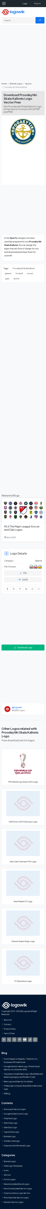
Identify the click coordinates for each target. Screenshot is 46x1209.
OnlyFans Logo (10, 1118)
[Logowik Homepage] (13, 11)
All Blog (7, 1093)
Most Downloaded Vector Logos (18, 1188)
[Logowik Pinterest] (19, 1039)
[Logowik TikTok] (30, 1039)
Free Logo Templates (13, 1166)
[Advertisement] (23, 55)
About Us (8, 1020)
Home (4, 83)
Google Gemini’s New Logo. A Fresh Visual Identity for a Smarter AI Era (22, 1068)
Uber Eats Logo (10, 1127)
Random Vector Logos (13, 1202)
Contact (7, 1024)
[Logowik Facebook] (4, 1039)
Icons (6, 1170)
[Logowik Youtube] (24, 1039)
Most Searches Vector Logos (16, 1197)
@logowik (17, 707)
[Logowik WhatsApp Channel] (35, 1039)
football (19, 273)
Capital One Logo (11, 1132)
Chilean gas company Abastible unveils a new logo (23, 1087)
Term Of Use (9, 1033)
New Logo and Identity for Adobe (18, 1081)
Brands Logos (16, 83)
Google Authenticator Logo (16, 1114)
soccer (30, 273)
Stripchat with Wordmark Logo (17, 1145)
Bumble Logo (10, 1136)
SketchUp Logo (11, 1123)
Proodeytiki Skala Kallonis (24, 268)
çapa (7, 278)
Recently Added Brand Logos (16, 1184)
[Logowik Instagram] (14, 1039)
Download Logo (24, 647)
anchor (16, 278)
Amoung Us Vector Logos (15, 1109)
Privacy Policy (10, 1029)
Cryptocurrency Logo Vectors (17, 1193)
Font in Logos (9, 1179)
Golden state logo (12, 1141)
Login (25, 3)
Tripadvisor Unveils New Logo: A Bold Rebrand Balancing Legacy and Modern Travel (23, 1075)
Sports (28, 83)
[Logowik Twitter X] (9, 1039)
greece (8, 273)
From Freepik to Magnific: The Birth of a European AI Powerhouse (20, 1060)
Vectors (7, 1175)
